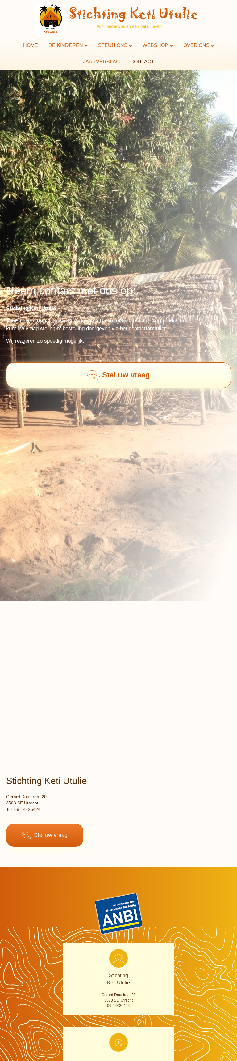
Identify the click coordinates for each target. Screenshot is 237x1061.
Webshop (155, 45)
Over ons (196, 45)
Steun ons (112, 45)
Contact (142, 61)
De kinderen (65, 45)
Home (30, 45)
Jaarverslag (101, 61)
